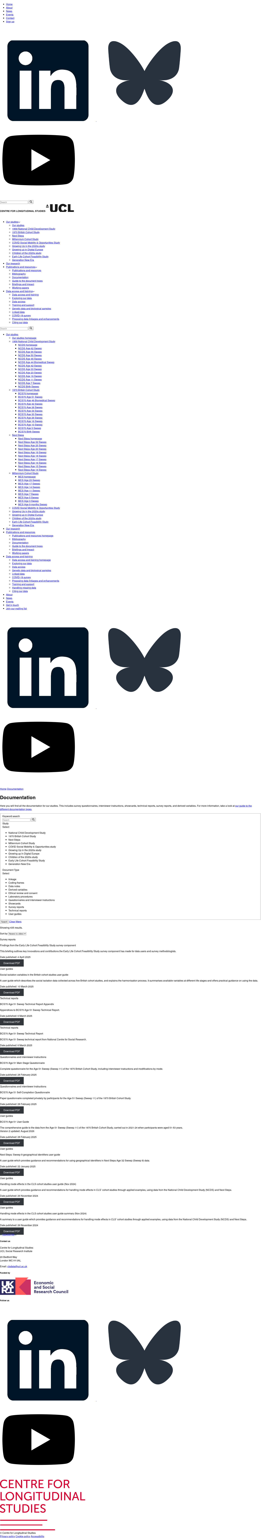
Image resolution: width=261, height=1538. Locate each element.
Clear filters (15, 921)
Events (9, 14)
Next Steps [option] (14, 839)
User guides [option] (14, 914)
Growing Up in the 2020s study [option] (24, 850)
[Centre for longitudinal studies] (60, 211)
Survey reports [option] (16, 907)
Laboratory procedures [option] (20, 896)
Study (5, 823)
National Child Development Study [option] (27, 832)
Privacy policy (7, 1536)
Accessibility (37, 1536)
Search (4, 922)
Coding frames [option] (16, 882)
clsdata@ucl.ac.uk (17, 1266)
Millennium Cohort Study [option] (21, 843)
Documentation (15, 789)
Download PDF (11, 963)
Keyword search (11, 816)
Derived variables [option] (17, 889)
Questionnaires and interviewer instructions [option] (31, 900)
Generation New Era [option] (19, 864)
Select (5, 827)
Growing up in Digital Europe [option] (23, 853)
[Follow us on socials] (48, 120)
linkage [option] (12, 879)
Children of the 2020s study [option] (23, 857)
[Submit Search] (31, 202)
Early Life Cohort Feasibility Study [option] (26, 860)
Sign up (10, 21)
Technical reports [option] (17, 910)
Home (9, 4)
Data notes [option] (14, 886)
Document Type (10, 870)
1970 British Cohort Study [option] (22, 836)
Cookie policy (23, 1536)
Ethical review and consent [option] (22, 893)
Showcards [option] (14, 903)
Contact (10, 18)
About (9, 7)
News (9, 11)
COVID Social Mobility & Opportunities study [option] (32, 846)
